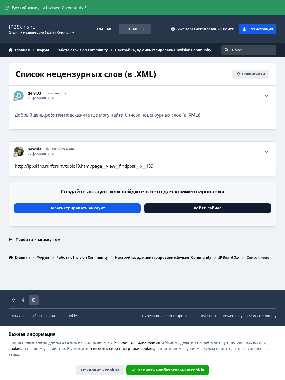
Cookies (71, 316)
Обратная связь (44, 316)
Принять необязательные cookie (170, 369)
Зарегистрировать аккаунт (77, 208)
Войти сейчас (207, 208)
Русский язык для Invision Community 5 (49, 7)
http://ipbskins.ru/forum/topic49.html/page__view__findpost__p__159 (84, 166)
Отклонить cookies (100, 369)
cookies (15, 348)
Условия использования (137, 342)
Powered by (249, 316)
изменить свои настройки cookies (121, 348)
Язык (16, 316)
